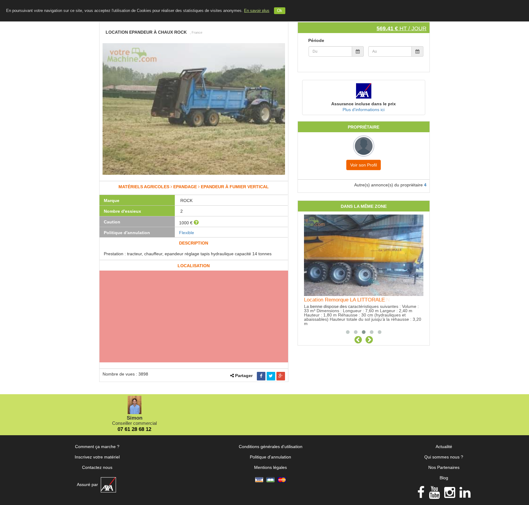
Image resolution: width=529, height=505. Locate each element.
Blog (444, 477)
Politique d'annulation (270, 456)
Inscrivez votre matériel (97, 456)
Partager (244, 375)
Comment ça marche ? (97, 446)
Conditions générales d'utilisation (270, 446)
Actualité (444, 446)
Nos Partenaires (444, 467)
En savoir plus (256, 11)
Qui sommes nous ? (443, 456)
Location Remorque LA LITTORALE (344, 300)
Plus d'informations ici (364, 109)
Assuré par (88, 484)
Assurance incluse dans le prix (363, 104)
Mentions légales (270, 467)
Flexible (186, 232)
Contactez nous (97, 467)
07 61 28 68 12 (134, 429)
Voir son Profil (363, 165)
